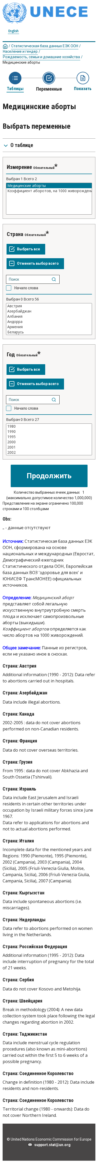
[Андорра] (49, 321)
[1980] (49, 426)
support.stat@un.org (52, 1145)
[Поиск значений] (54, 279)
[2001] (49, 447)
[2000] (49, 442)
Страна (15, 234)
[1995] (49, 436)
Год (11, 354)
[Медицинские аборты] (49, 185)
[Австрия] (49, 306)
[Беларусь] (49, 332)
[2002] (49, 452)
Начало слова (26, 288)
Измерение (19, 167)
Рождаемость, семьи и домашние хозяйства (41, 57)
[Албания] (49, 316)
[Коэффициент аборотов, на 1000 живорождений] (49, 190)
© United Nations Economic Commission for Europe (49, 1139)
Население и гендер (20, 51)
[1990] (49, 431)
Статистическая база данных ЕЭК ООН (44, 46)
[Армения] (49, 326)
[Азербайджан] (49, 311)
